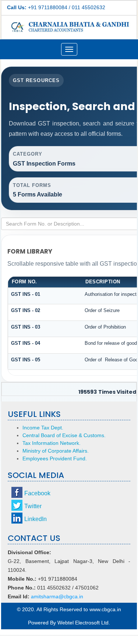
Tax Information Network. (51, 443)
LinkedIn (35, 519)
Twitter (33, 506)
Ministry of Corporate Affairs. (55, 451)
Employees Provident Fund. (54, 458)
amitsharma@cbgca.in (57, 596)
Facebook (37, 493)
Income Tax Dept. (42, 428)
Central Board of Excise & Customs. (64, 435)
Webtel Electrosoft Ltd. (83, 623)
